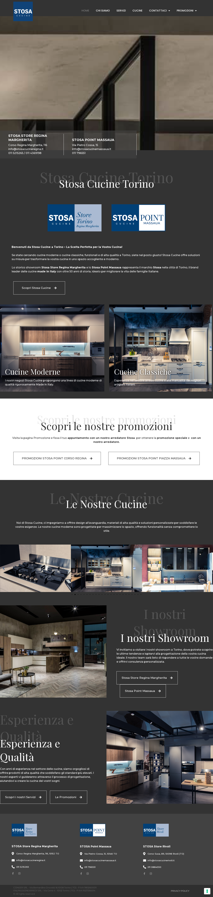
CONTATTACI (158, 10)
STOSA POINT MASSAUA (93, 140)
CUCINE (137, 10)
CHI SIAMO (103, 10)
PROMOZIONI (185, 10)
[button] (4, 568)
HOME (85, 10)
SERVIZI (121, 10)
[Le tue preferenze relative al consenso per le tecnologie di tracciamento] (207, 891)
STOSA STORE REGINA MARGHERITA (27, 138)
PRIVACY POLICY (180, 891)
